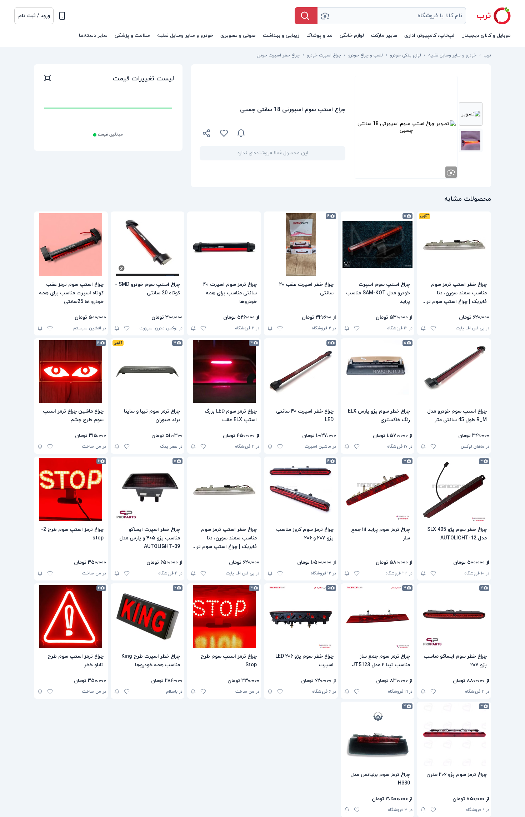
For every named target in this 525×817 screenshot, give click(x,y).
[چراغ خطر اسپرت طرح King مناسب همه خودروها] (147, 616)
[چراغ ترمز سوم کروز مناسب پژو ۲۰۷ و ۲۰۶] (301, 489)
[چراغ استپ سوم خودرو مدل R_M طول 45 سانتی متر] (454, 371)
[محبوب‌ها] (224, 133)
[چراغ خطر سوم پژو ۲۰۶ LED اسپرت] (301, 616)
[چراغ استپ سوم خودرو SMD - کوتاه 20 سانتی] (147, 244)
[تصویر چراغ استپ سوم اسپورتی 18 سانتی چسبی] (470, 114)
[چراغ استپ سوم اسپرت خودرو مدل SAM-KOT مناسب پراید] (377, 244)
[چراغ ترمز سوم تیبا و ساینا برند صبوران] (147, 371)
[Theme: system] (62, 15)
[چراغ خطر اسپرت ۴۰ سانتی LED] (301, 371)
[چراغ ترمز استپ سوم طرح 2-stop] (71, 489)
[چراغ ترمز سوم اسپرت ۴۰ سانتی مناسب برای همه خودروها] (224, 244)
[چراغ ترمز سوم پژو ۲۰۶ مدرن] (454, 734)
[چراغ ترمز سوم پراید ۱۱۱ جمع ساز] (377, 489)
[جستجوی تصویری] (325, 15)
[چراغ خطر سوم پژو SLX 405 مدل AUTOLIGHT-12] (454, 489)
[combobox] (392, 15)
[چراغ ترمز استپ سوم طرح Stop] (224, 616)
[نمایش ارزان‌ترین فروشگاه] (299, 133)
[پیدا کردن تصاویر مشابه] (451, 172)
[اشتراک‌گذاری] (206, 134)
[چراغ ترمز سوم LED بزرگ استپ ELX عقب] (224, 371)
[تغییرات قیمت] (241, 133)
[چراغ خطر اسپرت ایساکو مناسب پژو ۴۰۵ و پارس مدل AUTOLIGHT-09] (147, 489)
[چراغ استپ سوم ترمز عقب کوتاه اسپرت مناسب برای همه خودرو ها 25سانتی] (71, 244)
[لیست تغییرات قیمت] (47, 79)
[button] (34, 15)
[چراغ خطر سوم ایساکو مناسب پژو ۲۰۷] (454, 616)
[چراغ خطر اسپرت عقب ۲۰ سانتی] (301, 244)
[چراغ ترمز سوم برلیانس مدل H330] (377, 734)
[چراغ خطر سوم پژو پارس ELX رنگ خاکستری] (377, 371)
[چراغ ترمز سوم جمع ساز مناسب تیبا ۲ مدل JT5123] (377, 616)
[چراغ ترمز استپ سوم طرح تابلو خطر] (71, 616)
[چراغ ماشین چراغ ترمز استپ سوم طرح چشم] (71, 371)
